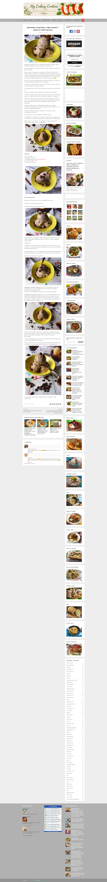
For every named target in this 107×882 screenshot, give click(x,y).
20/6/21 (29, 452)
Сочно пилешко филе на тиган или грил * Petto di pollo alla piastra (77, 397)
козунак (75, 725)
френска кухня (75, 788)
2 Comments (45, 32)
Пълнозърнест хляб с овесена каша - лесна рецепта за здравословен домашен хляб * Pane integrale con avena (77, 863)
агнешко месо (75, 686)
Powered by (71, 66)
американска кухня (75, 688)
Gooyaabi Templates (44, 880)
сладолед (31, 403)
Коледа (75, 673)
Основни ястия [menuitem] (46, 20)
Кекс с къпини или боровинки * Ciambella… (52, 829)
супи (75, 775)
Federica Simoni (31, 449)
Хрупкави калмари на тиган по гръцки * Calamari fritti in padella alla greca (77, 364)
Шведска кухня (75, 682)
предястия (75, 751)
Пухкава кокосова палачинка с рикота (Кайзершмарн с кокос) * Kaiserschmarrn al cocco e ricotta (42, 431)
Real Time (52, 831)
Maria (29, 457)
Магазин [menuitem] (25, 20)
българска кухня (75, 701)
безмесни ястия (75, 695)
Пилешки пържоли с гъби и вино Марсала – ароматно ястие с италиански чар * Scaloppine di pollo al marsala (77, 825)
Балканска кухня (75, 665)
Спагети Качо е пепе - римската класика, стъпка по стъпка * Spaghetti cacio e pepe (77, 410)
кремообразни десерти (75, 727)
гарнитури (75, 706)
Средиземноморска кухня (75, 680)
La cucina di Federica (27, 826)
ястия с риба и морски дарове (75, 799)
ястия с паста (75, 797)
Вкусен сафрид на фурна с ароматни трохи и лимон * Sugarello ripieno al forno (77, 820)
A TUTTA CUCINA (26, 808)
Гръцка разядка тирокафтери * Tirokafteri (76, 358)
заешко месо (75, 719)
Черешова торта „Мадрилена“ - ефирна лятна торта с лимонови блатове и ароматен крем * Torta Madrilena (77, 833)
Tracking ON (56, 831)
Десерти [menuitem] (60, 20)
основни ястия (75, 738)
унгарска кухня (75, 786)
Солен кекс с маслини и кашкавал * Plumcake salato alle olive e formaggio (77, 378)
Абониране (75, 62)
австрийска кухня (75, 684)
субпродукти (75, 773)
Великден (75, 667)
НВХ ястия (75, 675)
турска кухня (75, 784)
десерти (27, 403)
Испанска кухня (75, 669)
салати (75, 760)
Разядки (75, 678)
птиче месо (75, 753)
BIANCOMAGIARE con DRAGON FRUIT (30, 814)
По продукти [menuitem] (68, 20)
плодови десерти (75, 745)
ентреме (75, 717)
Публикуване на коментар (29, 463)
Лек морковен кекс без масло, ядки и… (51, 811)
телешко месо (75, 777)
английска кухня (75, 691)
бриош (75, 699)
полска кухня (75, 747)
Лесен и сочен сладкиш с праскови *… (52, 815)
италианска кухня (75, 723)
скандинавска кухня (75, 764)
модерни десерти (75, 729)
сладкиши (75, 766)
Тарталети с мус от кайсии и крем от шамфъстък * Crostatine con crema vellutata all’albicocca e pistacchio (74, 166)
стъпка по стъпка (75, 771)
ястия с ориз (75, 794)
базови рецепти (75, 693)
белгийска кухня (75, 697)
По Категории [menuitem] (76, 20)
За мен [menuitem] (30, 20)
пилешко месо (75, 740)
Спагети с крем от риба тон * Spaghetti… (51, 809)
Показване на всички (27, 835)
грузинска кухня (75, 708)
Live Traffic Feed (53, 806)
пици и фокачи (75, 742)
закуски (75, 721)
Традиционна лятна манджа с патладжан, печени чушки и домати (31, 823)
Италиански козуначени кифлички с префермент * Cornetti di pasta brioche (77, 352)
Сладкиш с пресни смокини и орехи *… (51, 813)
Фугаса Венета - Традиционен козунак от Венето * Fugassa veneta (77, 403)
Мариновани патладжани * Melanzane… (51, 827)
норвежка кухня (75, 736)
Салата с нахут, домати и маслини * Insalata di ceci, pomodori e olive (77, 384)
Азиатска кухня (75, 662)
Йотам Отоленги (75, 671)
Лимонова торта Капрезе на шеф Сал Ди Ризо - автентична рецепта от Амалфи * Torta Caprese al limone (77, 846)
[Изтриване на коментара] (31, 452)
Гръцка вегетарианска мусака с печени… (51, 817)
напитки (75, 732)
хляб (75, 790)
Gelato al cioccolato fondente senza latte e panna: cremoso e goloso (31, 832)
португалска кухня (75, 749)
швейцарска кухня (75, 792)
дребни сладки (75, 714)
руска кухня (75, 758)
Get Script (49, 831)
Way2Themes (32, 880)
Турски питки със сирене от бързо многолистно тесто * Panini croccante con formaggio (77, 390)
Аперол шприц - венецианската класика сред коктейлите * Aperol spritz (77, 371)
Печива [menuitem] (54, 20)
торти (75, 781)
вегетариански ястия (75, 704)
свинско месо (75, 762)
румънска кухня (75, 755)
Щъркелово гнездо (27, 816)
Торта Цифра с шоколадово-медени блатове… (52, 822)
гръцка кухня (75, 710)
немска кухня (75, 734)
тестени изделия (75, 779)
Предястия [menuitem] (37, 20)
